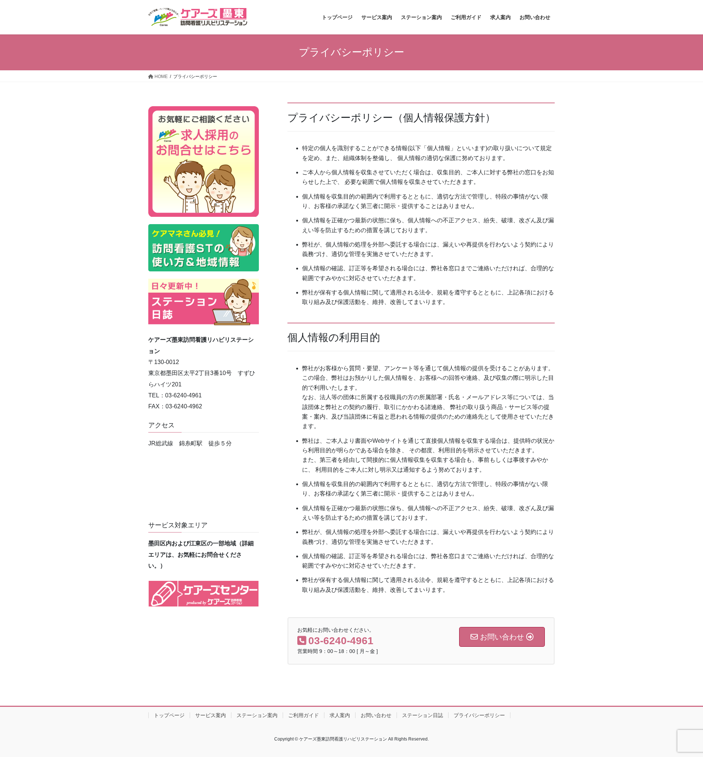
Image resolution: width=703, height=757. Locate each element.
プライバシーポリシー (479, 715)
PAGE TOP (680, 727)
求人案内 (340, 715)
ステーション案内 (257, 715)
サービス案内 (210, 715)
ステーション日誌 (422, 715)
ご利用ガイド (303, 715)
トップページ (169, 715)
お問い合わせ (376, 715)
